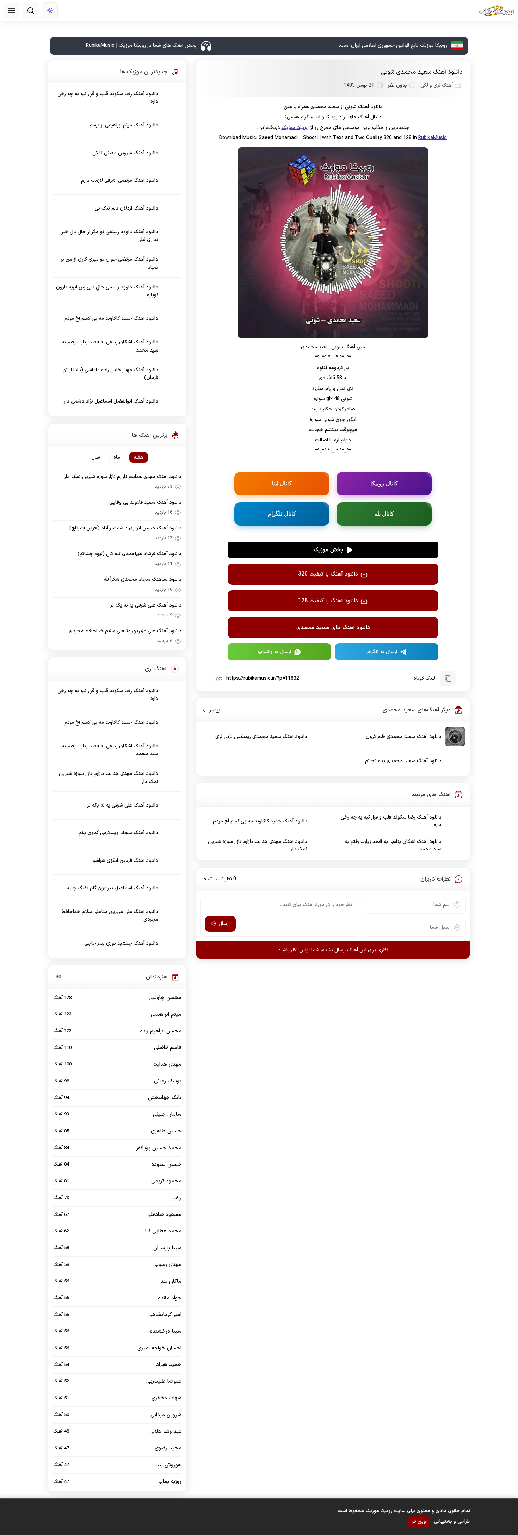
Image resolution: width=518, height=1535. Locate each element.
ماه (116, 457)
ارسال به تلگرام (382, 651)
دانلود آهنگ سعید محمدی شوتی (421, 72)
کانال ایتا (282, 483)
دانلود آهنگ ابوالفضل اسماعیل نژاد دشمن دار (111, 401)
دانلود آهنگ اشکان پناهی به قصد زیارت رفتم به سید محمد (393, 845)
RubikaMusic (432, 138)
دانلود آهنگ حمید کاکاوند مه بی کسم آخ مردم (260, 821)
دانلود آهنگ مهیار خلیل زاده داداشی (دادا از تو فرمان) (110, 373)
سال (95, 457)
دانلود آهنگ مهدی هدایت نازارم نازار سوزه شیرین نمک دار (257, 845)
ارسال (224, 923)
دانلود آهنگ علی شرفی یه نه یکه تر (145, 605)
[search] (30, 10)
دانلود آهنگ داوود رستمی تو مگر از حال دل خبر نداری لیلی (110, 235)
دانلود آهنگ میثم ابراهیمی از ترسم (124, 125)
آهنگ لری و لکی (436, 85)
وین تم (419, 1521)
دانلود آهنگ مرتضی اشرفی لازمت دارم (119, 180)
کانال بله (384, 513)
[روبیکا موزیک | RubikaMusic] (496, 11)
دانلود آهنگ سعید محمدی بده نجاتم (403, 761)
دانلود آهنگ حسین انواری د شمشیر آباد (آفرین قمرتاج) (125, 528)
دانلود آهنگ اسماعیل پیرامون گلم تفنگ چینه (112, 888)
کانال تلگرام (282, 513)
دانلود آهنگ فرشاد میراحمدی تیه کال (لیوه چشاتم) (129, 554)
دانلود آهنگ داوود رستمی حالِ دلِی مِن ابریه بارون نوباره (107, 291)
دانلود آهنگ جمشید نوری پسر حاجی (121, 943)
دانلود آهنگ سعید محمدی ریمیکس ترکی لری (261, 736)
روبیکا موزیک (295, 127)
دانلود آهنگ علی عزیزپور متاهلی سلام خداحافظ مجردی (125, 631)
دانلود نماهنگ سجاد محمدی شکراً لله (142, 579)
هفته (138, 457)
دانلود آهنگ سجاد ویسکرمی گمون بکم (118, 833)
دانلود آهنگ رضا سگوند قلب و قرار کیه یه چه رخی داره (391, 821)
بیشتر (212, 710)
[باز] (11, 10)
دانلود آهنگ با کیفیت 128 (328, 601)
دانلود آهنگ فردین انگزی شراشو (125, 860)
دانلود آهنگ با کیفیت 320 (328, 574)
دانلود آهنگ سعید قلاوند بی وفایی (145, 502)
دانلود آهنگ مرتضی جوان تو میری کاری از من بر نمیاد (109, 263)
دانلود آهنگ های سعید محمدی (333, 627)
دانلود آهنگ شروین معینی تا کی (125, 153)
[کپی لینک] (448, 678)
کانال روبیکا (384, 483)
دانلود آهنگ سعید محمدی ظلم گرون (404, 736)
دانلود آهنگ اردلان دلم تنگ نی (126, 208)
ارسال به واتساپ (274, 651)
